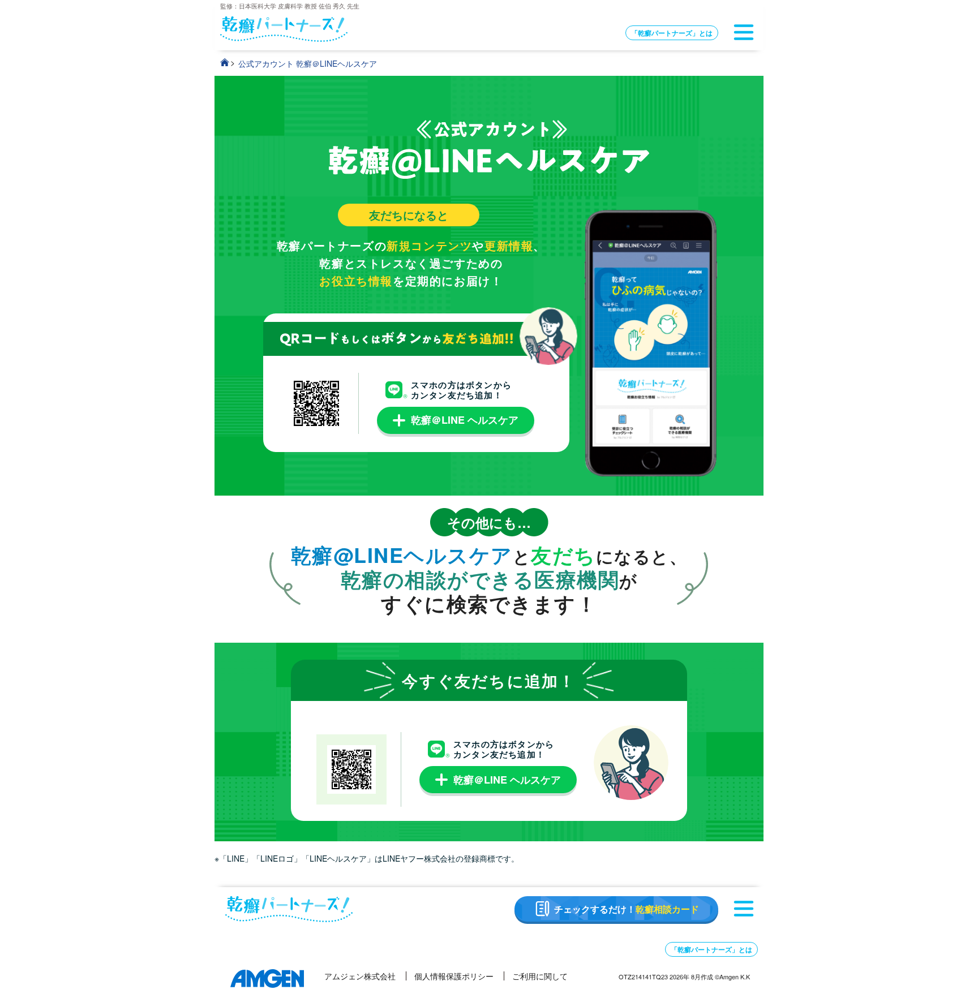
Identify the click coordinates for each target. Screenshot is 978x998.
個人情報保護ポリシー (454, 976)
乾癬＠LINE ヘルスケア (464, 419)
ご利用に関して (540, 976)
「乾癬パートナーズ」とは (672, 33)
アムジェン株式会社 (360, 976)
